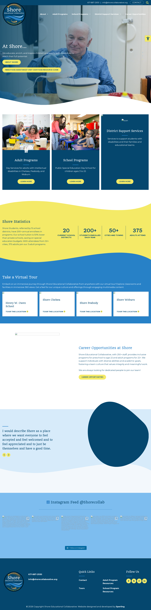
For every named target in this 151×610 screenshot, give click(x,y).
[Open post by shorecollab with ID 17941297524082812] (105, 530)
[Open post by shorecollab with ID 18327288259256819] (75, 530)
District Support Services (107, 14)
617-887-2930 (93, 2)
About (43, 14)
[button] (148, 38)
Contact (83, 580)
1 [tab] (143, 52)
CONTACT (136, 2)
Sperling (120, 607)
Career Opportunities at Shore (105, 348)
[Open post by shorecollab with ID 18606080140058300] (16, 530)
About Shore (11, 62)
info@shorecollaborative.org (115, 2)
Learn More (26, 181)
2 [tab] (143, 56)
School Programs (80, 14)
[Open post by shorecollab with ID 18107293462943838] (46, 530)
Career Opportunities (135, 14)
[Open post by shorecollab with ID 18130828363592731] (134, 530)
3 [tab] (143, 59)
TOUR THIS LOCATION (16, 312)
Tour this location (53, 312)
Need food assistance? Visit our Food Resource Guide (31, 70)
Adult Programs (60, 14)
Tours (82, 588)
